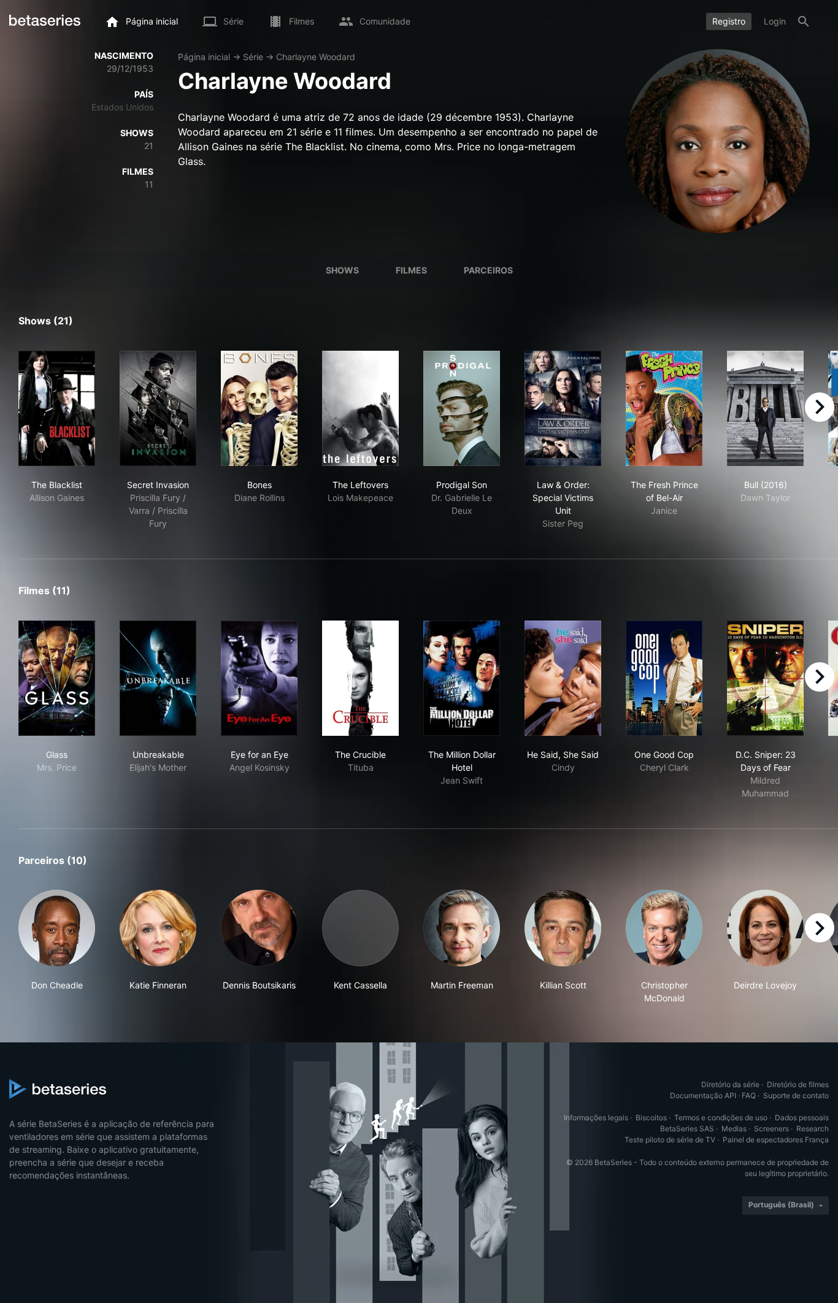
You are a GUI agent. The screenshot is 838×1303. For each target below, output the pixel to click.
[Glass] (56, 678)
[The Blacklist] (56, 408)
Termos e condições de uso (720, 1117)
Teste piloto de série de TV (670, 1139)
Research (812, 1128)
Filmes (411, 270)
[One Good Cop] (664, 678)
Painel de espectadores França (776, 1139)
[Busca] (803, 21)
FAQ (749, 1095)
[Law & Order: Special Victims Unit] (563, 408)
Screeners (771, 1128)
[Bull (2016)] (765, 408)
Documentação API (703, 1095)
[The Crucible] (360, 678)
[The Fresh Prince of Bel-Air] (664, 408)
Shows (342, 270)
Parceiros (488, 270)
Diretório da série (730, 1084)
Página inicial (204, 57)
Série (253, 57)
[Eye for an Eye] (259, 678)
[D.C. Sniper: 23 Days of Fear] (765, 678)
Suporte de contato (796, 1095)
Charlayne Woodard (315, 57)
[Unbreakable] (158, 678)
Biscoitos (651, 1117)
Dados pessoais (802, 1117)
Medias (734, 1128)
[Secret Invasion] (158, 408)
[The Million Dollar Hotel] (461, 678)
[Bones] (259, 408)
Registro (728, 21)
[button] (56, 947)
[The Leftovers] (360, 408)
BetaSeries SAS (687, 1128)
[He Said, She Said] (563, 678)
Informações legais (596, 1117)
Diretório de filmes (798, 1084)
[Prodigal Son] (461, 408)
